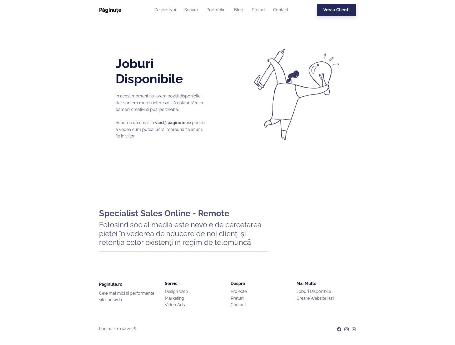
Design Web (176, 291)
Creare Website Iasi (315, 298)
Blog (238, 9)
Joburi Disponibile (313, 291)
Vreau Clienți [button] (336, 9)
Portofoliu (216, 9)
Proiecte (239, 291)
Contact (280, 9)
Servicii (191, 9)
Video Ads (175, 304)
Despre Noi (165, 9)
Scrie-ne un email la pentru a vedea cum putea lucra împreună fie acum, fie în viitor (160, 129)
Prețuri (258, 9)
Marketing (174, 298)
